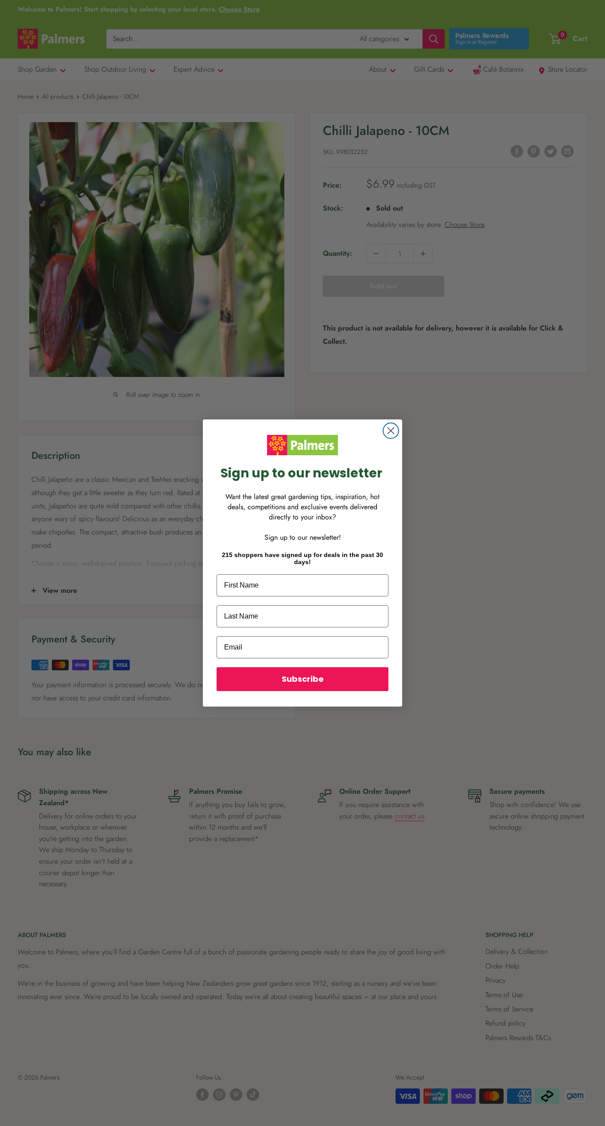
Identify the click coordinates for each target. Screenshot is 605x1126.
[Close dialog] (391, 430)
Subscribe (303, 678)
